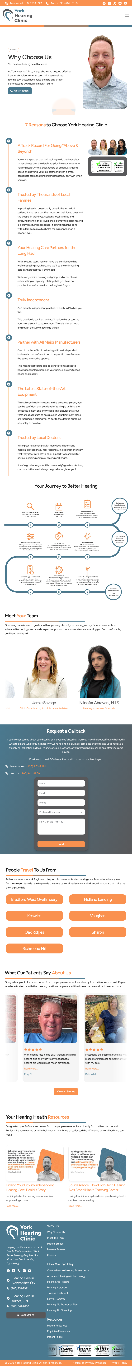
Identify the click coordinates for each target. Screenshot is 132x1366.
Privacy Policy (118, 1362)
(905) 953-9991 (33, 3)
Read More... (12, 1205)
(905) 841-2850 (30, 773)
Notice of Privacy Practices (89, 1362)
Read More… (9, 1068)
